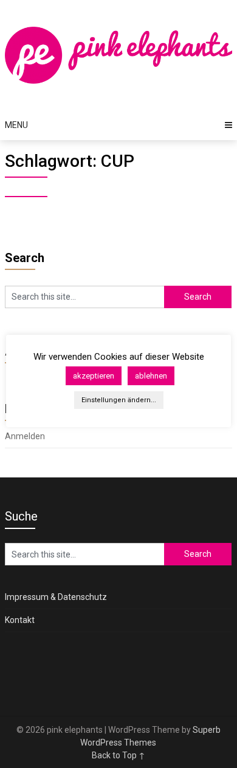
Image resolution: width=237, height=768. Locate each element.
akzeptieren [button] (93, 375)
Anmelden (25, 436)
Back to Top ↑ (118, 755)
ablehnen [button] (151, 375)
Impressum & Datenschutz (56, 597)
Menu (16, 125)
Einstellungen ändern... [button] (118, 400)
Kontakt (20, 620)
